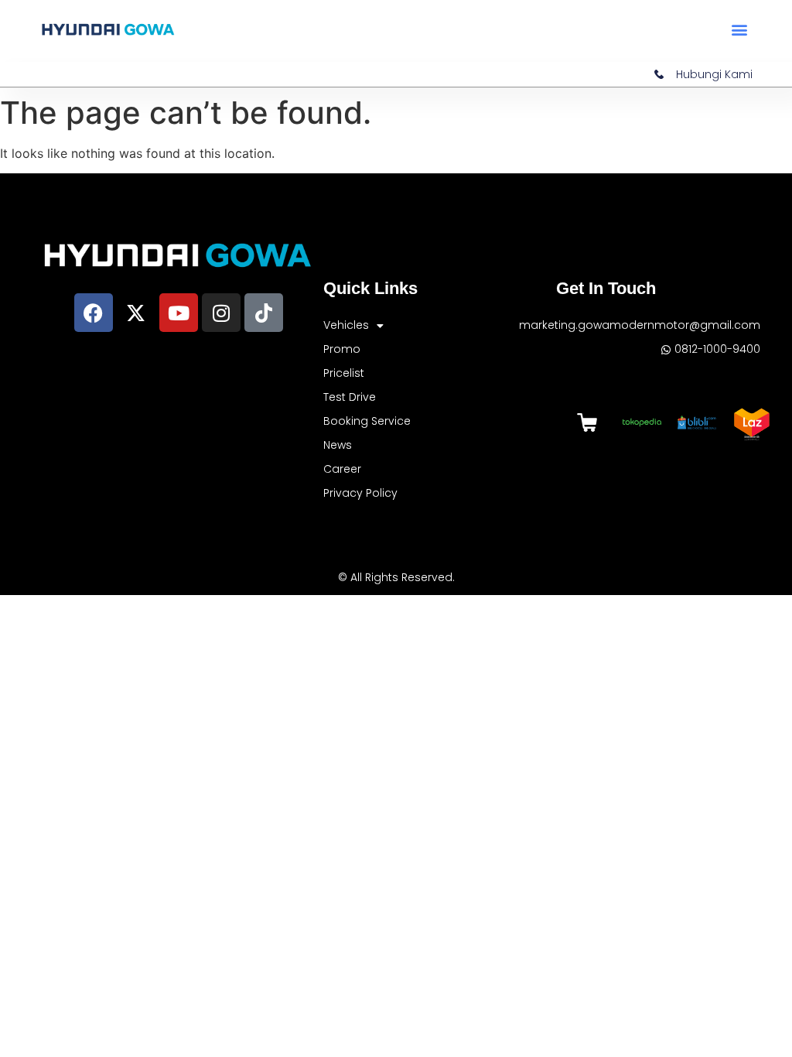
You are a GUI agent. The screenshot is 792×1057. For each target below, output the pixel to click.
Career (342, 469)
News (337, 445)
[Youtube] (178, 312)
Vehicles (346, 325)
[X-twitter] (136, 312)
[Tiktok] (263, 312)
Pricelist (343, 373)
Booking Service (367, 421)
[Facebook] (93, 312)
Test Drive (349, 397)
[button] (740, 29)
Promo (341, 349)
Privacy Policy (360, 493)
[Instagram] (221, 312)
